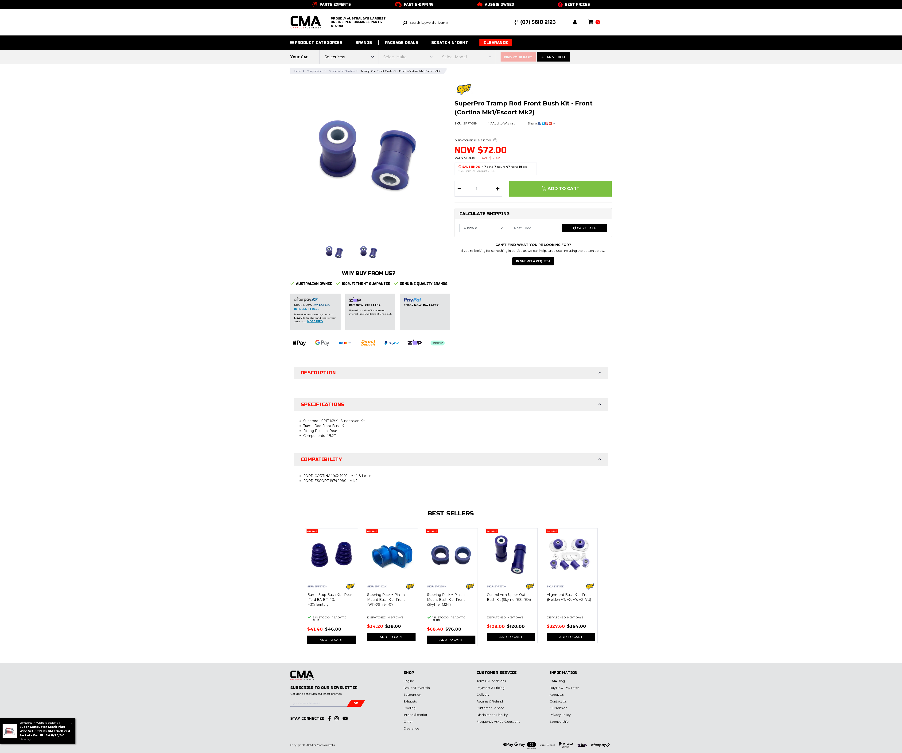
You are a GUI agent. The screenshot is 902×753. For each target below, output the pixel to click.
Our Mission (558, 708)
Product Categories (318, 42)
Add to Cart (562, 188)
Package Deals (401, 42)
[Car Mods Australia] (302, 677)
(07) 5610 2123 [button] (538, 22)
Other (408, 721)
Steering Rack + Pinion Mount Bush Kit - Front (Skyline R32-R (446, 600)
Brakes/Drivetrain (417, 688)
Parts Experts (335, 4)
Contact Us (558, 701)
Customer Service (490, 708)
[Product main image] (369, 156)
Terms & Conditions (491, 681)
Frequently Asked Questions (498, 721)
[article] (332, 590)
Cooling (410, 708)
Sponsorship (559, 721)
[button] (575, 22)
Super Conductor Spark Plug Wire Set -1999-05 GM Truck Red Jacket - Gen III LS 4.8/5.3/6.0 (44, 731)
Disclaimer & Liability (492, 715)
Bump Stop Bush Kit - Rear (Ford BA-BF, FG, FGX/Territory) (329, 600)
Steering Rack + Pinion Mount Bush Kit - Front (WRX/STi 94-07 (386, 600)
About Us (557, 694)
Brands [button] (363, 42)
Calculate (586, 228)
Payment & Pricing (491, 688)
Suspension (412, 694)
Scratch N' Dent (449, 42)
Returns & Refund (490, 701)
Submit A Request (535, 261)
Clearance (496, 42)
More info (315, 321)
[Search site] (405, 22)
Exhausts (410, 701)
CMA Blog (557, 681)
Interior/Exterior (415, 715)
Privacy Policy (560, 715)
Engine (409, 681)
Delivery (483, 694)
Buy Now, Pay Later (564, 688)
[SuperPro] (464, 89)
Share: (533, 123)
